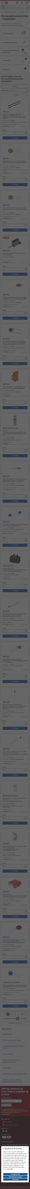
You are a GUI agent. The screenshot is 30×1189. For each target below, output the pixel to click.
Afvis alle (15, 1179)
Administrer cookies (15, 1177)
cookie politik (9, 1169)
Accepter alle (15, 1174)
